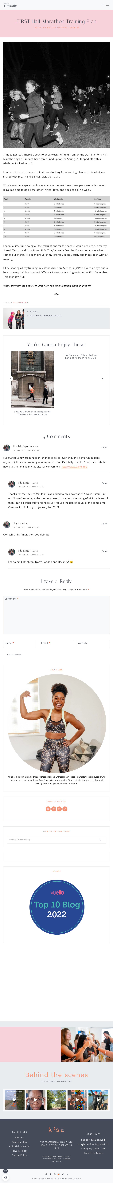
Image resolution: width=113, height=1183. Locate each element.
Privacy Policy (19, 1150)
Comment (11, 598)
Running (74, 28)
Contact (19, 1137)
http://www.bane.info (74, 466)
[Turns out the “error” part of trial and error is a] (56, 1100)
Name (9, 643)
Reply (104, 446)
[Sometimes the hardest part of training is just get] (77, 1100)
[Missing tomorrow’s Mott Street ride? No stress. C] (15, 1100)
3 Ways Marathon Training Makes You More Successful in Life (32, 413)
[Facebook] (50, 1174)
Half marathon (21, 302)
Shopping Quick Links (93, 1148)
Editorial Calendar (19, 1146)
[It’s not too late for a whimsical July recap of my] (98, 1100)
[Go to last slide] (10, 378)
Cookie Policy (19, 1155)
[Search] (100, 840)
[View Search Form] (102, 5)
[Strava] (67, 1174)
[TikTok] (63, 1174)
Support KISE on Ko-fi (93, 1139)
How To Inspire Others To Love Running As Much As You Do (80, 356)
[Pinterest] (55, 1174)
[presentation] (32, 379)
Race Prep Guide (93, 1153)
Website (83, 643)
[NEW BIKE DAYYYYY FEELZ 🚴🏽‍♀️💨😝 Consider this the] (35, 1100)
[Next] (102, 378)
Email (45, 643)
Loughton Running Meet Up (93, 1144)
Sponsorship (19, 1142)
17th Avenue (74, 1179)
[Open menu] (107, 5)
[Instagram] (46, 1174)
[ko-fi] (59, 1174)
